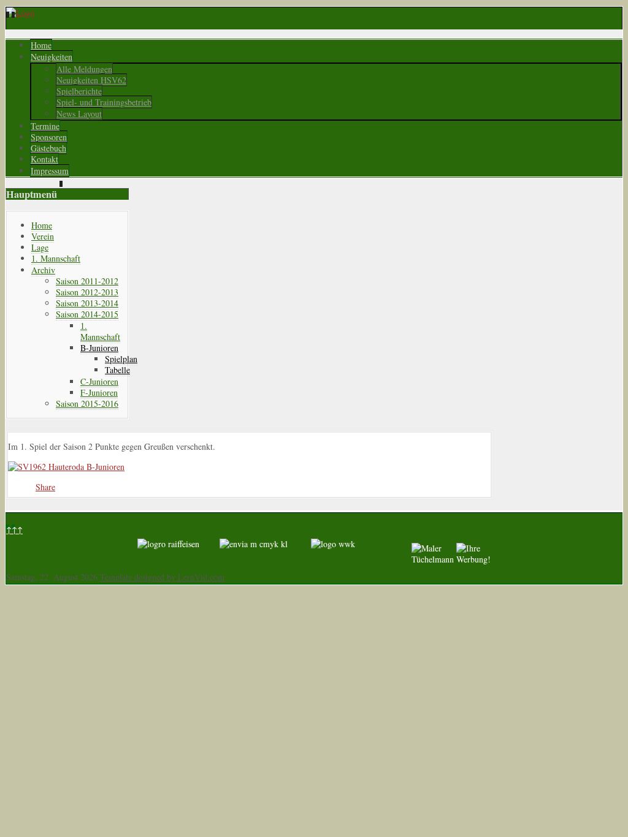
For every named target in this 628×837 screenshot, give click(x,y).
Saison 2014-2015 (87, 314)
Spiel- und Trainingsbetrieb (103, 102)
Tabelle (117, 370)
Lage (39, 247)
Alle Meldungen (84, 69)
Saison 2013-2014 (87, 303)
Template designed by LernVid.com (162, 577)
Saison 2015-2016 (87, 403)
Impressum (50, 170)
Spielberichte (79, 91)
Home (41, 45)
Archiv (43, 270)
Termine (45, 126)
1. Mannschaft (55, 258)
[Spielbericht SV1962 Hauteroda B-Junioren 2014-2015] (66, 466)
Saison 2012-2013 (87, 292)
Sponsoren (49, 137)
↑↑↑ (14, 530)
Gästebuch (48, 148)
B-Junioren (99, 348)
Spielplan (121, 359)
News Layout (79, 113)
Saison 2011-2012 (87, 281)
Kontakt (44, 159)
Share (45, 487)
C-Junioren (99, 381)
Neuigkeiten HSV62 (91, 80)
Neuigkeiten (51, 56)
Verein (42, 236)
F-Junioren (99, 392)
